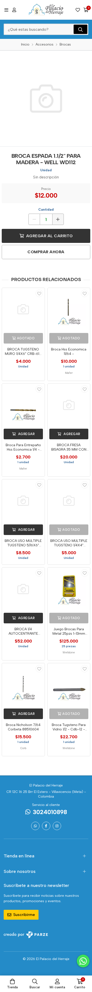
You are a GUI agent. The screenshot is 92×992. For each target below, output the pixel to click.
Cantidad (46, 209)
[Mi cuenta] (14, 10)
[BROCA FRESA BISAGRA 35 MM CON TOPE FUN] (69, 405)
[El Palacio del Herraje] (46, 10)
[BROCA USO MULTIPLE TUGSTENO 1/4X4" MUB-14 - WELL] (69, 500)
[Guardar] (39, 293)
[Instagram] (57, 826)
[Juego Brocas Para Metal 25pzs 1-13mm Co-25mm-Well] (69, 588)
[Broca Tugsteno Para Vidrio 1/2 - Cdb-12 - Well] (69, 684)
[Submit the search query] (80, 29)
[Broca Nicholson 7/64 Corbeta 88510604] (23, 684)
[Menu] (6, 9)
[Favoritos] (78, 10)
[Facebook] (46, 826)
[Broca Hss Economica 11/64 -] (69, 309)
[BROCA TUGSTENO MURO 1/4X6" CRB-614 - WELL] (23, 309)
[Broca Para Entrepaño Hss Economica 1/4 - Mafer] (23, 405)
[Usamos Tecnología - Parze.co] (26, 934)
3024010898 (50, 812)
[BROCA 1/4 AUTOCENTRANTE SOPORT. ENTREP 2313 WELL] (23, 588)
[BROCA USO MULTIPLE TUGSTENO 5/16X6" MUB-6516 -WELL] (23, 500)
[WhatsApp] (35, 826)
